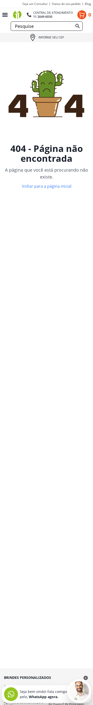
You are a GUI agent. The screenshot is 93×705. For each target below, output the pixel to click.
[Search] (78, 26)
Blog (88, 4)
